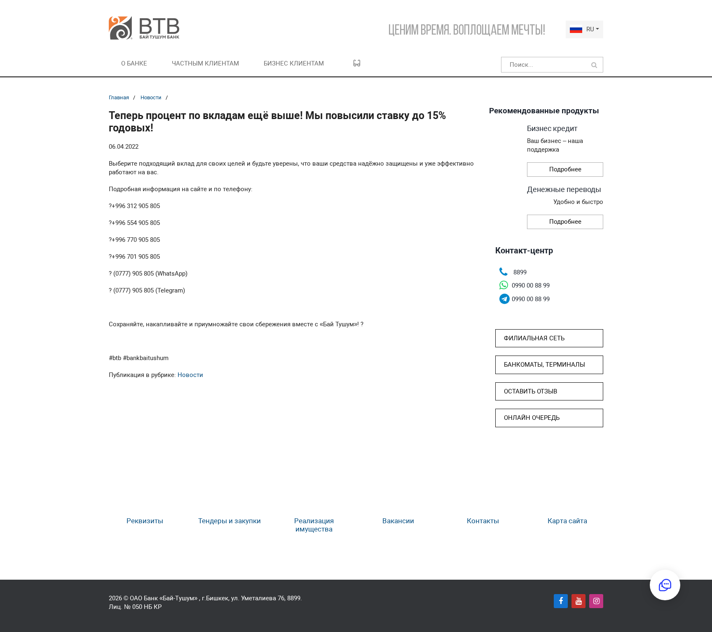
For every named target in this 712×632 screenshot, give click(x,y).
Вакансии (398, 521)
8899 (293, 598)
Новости (151, 97)
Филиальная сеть (534, 338)
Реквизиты (144, 521)
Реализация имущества (314, 525)
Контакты (483, 521)
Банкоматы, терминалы (544, 364)
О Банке (134, 63)
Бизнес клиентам (294, 63)
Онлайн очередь (532, 417)
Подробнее (565, 169)
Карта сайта (567, 521)
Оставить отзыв (530, 391)
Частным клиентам (205, 63)
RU (590, 29)
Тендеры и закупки (229, 521)
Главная (119, 97)
